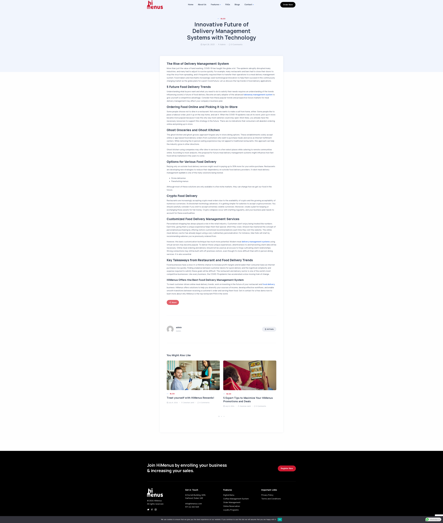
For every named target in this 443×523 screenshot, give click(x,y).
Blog (223, 19)
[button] (219, 416)
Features (215, 4)
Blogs (237, 4)
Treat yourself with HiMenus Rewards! (190, 397)
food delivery (269, 284)
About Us (202, 4)
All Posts (270, 329)
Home (190, 4)
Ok (280, 519)
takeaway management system (258, 94)
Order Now (288, 4)
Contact (248, 4)
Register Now (287, 468)
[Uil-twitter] (148, 509)
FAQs (227, 4)
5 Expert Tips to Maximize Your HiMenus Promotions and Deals (248, 399)
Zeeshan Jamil (188, 402)
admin (223, 44)
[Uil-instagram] (155, 509)
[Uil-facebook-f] (152, 509)
